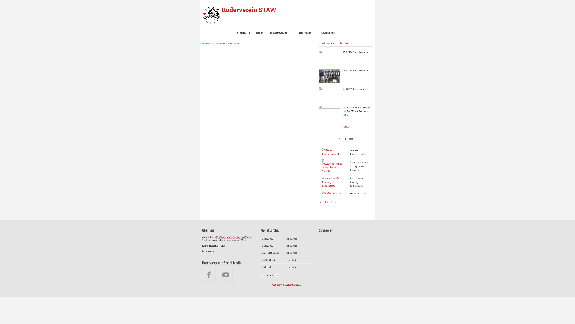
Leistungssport (280, 33)
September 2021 (271, 252)
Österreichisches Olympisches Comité (359, 166)
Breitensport (305, 33)
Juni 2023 (267, 238)
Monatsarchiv (219, 44)
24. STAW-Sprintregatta (355, 89)
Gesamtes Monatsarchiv (286, 284)
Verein (259, 33)
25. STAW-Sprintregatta (355, 70)
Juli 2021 (267, 267)
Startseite (243, 33)
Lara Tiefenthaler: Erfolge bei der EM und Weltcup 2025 (357, 111)
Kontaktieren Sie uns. (213, 245)
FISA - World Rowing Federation (357, 182)
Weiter (345, 126)
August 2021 (269, 259)
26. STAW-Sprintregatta (355, 52)
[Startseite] (211, 15)
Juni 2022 (267, 245)
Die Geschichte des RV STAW (231, 237)
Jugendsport (329, 33)
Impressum (208, 251)
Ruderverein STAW (249, 10)
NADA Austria (357, 193)
